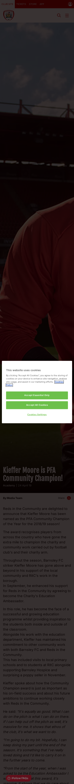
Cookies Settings (36, 414)
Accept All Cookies (37, 405)
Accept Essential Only (37, 395)
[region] (37, 392)
